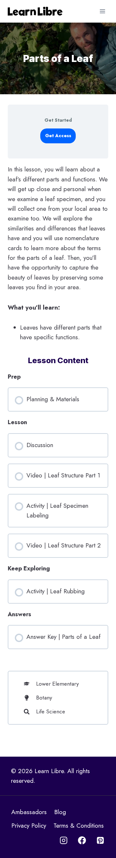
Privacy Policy (28, 825)
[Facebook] (82, 840)
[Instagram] (64, 840)
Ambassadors (29, 812)
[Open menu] (102, 11)
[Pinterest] (100, 840)
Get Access (58, 135)
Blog (60, 812)
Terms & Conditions (78, 825)
